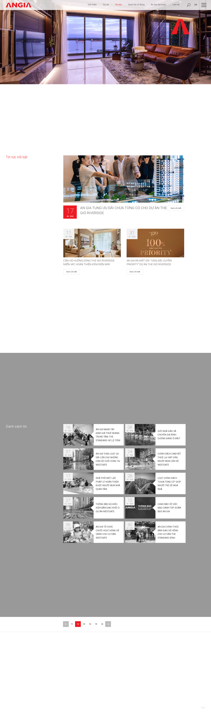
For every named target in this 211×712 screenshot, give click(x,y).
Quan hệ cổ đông (136, 4)
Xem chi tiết (176, 208)
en (195, 5)
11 (72, 624)
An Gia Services (158, 4)
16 (102, 624)
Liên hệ (175, 4)
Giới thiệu (92, 4)
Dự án (106, 4)
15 (96, 624)
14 (90, 624)
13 (84, 624)
